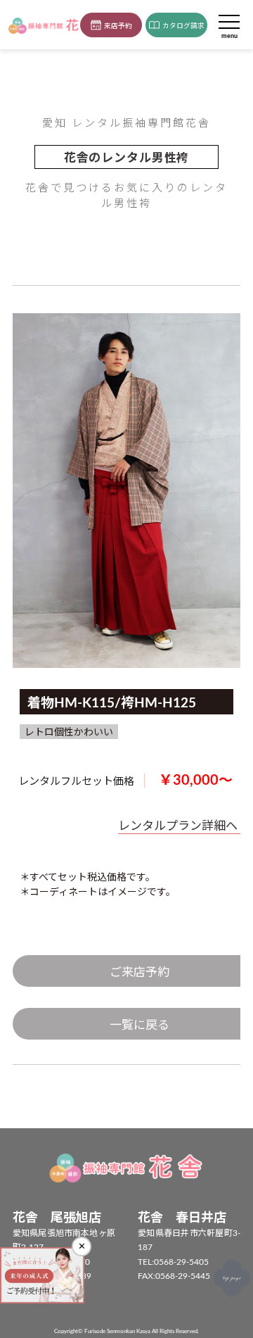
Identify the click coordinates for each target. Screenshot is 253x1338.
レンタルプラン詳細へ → (185, 826)
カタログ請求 (183, 26)
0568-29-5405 (181, 1262)
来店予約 (118, 26)
